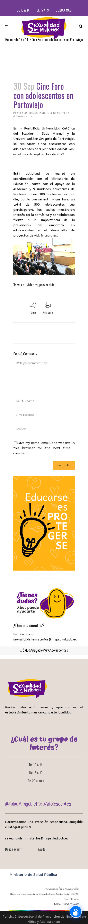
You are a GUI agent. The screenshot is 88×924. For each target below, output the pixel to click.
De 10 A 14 (23, 10)
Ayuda (41, 849)
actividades (29, 284)
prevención (47, 284)
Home (8, 39)
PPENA (65, 113)
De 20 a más (63, 10)
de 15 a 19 (49, 113)
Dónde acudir (13, 849)
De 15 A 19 (42, 10)
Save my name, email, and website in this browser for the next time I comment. (44, 448)
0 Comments (23, 116)
